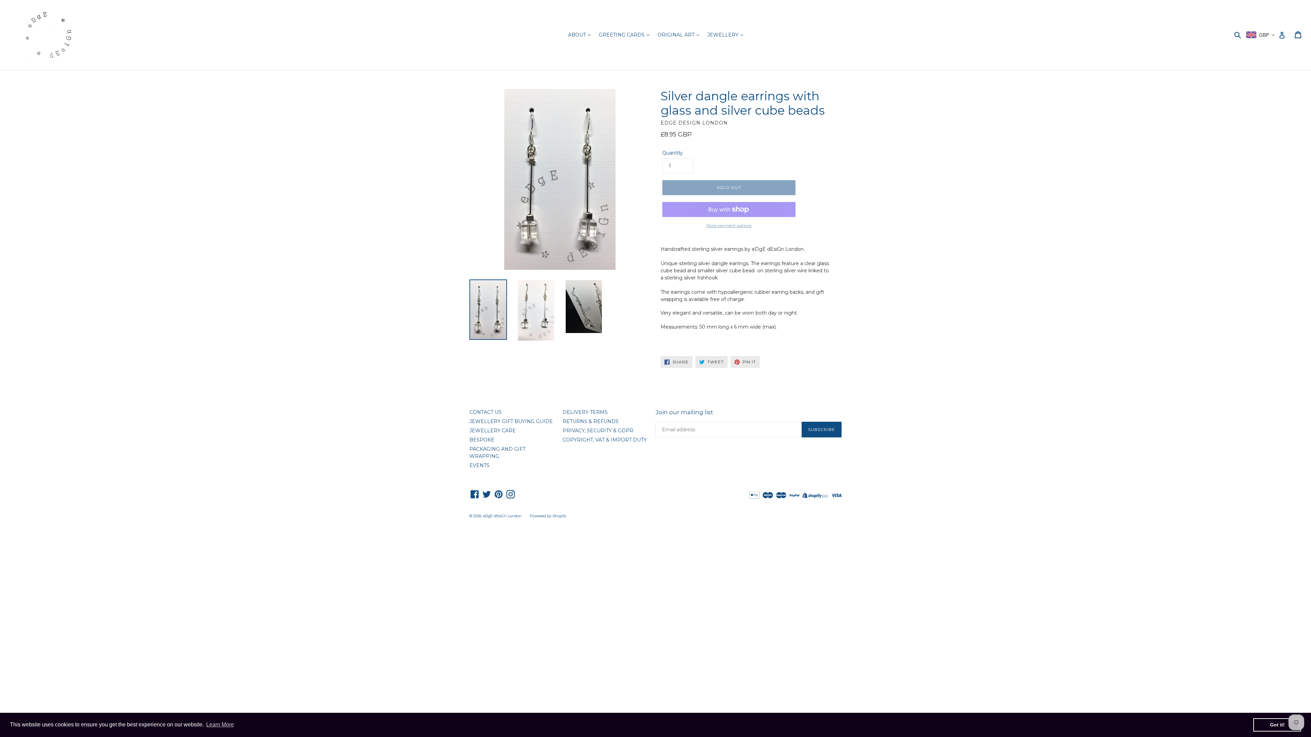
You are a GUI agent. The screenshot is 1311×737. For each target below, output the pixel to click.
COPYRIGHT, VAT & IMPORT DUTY (605, 440)
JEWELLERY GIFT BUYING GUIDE (511, 421)
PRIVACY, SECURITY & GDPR (598, 431)
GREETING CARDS (622, 35)
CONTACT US (485, 412)
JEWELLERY (723, 35)
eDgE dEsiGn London (502, 516)
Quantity (672, 153)
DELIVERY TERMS (585, 412)
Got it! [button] (1277, 724)
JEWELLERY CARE (492, 431)
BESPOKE (481, 440)
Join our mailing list (684, 412)
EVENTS (479, 465)
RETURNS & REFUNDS (591, 421)
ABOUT (577, 35)
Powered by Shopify (548, 516)
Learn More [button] (220, 724)
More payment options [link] (728, 225)
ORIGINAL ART (677, 35)
